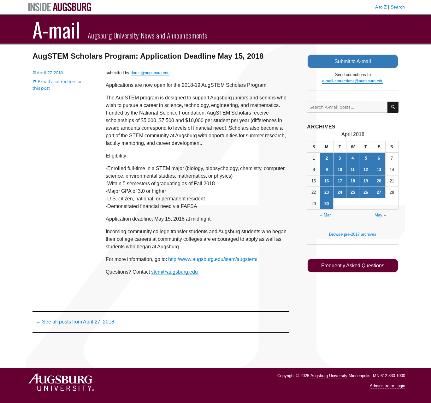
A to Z (381, 6)
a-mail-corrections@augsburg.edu (352, 81)
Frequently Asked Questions (352, 265)
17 (340, 181)
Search (398, 6)
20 (379, 181)
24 (340, 192)
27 (379, 192)
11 (353, 169)
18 (353, 181)
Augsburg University (328, 375)
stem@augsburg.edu (174, 272)
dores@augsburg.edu (150, 72)
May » (380, 215)
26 (365, 192)
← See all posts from (75, 321)
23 (326, 192)
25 (353, 192)
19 (365, 181)
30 (326, 203)
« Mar (325, 215)
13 (379, 169)
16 (326, 181)
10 (340, 169)
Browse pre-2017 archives (352, 234)
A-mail (56, 29)
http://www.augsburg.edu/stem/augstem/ (212, 259)
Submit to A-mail (352, 61)
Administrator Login (387, 385)
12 (365, 169)
